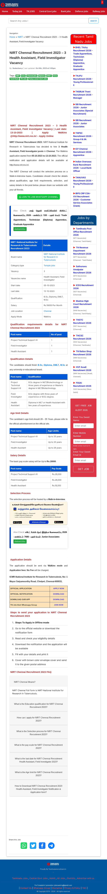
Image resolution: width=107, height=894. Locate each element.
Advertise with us (85, 878)
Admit (52, 878)
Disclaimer (57, 888)
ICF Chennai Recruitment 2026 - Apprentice (83, 152)
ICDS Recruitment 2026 (83, 290)
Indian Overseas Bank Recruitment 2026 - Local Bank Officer (82, 166)
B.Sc (40, 365)
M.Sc (62, 365)
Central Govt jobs (48, 11)
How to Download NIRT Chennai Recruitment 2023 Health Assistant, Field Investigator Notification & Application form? (38, 789)
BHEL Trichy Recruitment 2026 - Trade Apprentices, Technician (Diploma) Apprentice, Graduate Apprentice (83, 58)
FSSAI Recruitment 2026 (82, 387)
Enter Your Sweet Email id (81, 453)
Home (5, 11)
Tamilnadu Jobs (20, 878)
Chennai (47, 311)
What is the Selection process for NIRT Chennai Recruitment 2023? (38, 733)
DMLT (56, 365)
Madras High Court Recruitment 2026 (82, 307)
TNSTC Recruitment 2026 (82, 324)
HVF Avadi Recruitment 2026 (83, 372)
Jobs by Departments (83, 220)
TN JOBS (30, 11)
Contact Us (25, 888)
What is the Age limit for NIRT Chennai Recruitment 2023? (38, 774)
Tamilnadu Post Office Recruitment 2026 (82, 234)
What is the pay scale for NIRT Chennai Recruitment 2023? (38, 746)
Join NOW (58, 605)
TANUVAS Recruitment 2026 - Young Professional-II (83, 182)
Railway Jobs (99, 11)
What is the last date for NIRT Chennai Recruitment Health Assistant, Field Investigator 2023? (38, 760)
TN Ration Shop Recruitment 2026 (82, 356)
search (93, 20)
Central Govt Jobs (38, 878)
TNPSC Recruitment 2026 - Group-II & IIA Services (83, 138)
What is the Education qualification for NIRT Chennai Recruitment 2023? (38, 705)
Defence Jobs (81, 11)
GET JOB (83, 469)
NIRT (20, 37)
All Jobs (61, 878)
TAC (84, 888)
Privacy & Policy (72, 888)
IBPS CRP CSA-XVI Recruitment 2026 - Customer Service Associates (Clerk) (82, 199)
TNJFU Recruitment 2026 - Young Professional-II (83, 80)
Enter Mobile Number (79, 434)
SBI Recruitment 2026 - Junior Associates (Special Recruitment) (83, 109)
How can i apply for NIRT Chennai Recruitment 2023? (38, 719)
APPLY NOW (58, 588)
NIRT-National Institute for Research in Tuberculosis (54, 257)
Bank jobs (66, 11)
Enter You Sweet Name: (81, 419)
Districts (71, 878)
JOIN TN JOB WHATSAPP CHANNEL (39, 197)
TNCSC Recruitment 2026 (82, 340)
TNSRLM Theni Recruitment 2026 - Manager (83, 94)
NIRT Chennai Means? (24, 682)
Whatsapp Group (41, 888)
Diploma (48, 365)
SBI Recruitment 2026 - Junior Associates (82, 123)
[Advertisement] (39, 102)
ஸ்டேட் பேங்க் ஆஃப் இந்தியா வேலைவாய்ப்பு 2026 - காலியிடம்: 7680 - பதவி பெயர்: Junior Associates (40, 536)
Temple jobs (49, 265)
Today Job (17, 11)
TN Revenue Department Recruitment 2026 (82, 253)
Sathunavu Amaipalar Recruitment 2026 (82, 272)
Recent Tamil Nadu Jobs (83, 39)
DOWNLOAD (58, 594)
